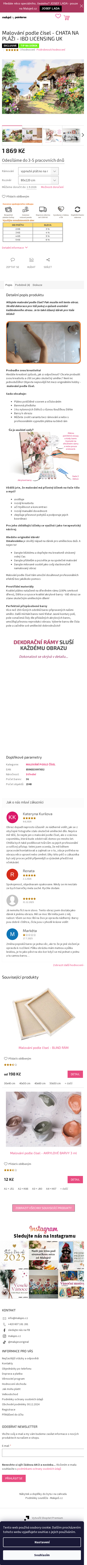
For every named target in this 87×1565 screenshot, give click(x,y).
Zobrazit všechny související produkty (44, 1208)
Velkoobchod (10, 1394)
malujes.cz (14, 1336)
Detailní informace (13, 248)
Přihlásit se (13, 1478)
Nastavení (42, 1542)
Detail (75, 1074)
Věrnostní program (13, 1379)
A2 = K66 (23, 1189)
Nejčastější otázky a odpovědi (20, 1358)
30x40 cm (9, 1083)
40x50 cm (24, 1083)
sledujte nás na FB (19, 1330)
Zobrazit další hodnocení (68, 965)
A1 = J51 (9, 1189)
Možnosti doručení (52, 187)
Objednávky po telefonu (16, 1369)
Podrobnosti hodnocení (51, 50)
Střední (31, 774)
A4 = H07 (51, 1189)
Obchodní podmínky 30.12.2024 (20, 1404)
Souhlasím (42, 1555)
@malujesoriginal (18, 1342)
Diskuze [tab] (37, 285)
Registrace (8, 1410)
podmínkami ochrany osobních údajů (39, 1469)
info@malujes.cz (18, 1318)
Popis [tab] (8, 285)
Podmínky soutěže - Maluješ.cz (44, 1498)
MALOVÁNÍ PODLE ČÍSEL (40, 765)
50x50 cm (55, 1083)
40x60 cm (40, 1083)
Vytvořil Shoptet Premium (47, 1518)
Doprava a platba (12, 1374)
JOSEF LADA (51, 8)
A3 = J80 (37, 1189)
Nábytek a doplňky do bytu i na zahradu (43, 1494)
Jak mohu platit (11, 1389)
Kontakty (7, 1364)
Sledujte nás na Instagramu (45, 1236)
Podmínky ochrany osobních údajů (22, 1399)
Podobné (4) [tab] (22, 285)
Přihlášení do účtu (12, 1415)
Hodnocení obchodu (14, 1384)
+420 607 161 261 (18, 1324)
